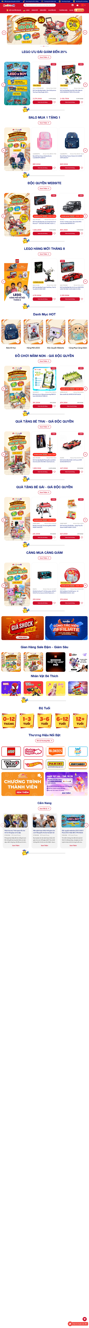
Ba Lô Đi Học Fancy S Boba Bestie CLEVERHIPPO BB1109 (42, 156)
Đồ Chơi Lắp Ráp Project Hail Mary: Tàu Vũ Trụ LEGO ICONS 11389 (44, 288)
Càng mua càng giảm (78, 348)
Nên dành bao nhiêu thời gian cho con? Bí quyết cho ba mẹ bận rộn (44, 831)
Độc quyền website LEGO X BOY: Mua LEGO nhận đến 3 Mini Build (73, 831)
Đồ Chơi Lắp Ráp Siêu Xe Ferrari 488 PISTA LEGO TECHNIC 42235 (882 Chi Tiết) (72, 288)
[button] (77, 5)
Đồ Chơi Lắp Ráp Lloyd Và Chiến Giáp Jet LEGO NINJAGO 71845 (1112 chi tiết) (71, 91)
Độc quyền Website (55, 348)
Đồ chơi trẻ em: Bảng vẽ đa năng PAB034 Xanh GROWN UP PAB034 (44, 395)
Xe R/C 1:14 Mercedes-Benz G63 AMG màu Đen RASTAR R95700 (70, 222)
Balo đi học (11, 348)
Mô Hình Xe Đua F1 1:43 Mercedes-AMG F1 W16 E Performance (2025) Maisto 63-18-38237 (44, 592)
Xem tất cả (43, 808)
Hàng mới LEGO (33, 348)
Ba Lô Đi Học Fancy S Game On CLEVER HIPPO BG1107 (71, 156)
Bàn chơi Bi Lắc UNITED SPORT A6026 (70, 394)
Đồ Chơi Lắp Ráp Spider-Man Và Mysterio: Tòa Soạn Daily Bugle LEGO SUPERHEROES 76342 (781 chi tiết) (44, 91)
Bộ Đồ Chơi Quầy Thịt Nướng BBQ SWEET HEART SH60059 (44, 526)
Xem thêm (43, 57)
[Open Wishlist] (85, 1319)
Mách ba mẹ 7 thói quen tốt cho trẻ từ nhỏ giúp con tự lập (15, 831)
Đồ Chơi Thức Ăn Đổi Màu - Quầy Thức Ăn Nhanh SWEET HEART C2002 (71, 526)
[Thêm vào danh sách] (54, 102)
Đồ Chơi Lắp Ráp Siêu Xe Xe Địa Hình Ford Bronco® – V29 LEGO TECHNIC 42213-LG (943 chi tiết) (44, 222)
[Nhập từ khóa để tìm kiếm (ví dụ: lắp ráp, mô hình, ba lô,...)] (25, 5)
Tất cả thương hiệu (43, 741)
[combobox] (39, 5)
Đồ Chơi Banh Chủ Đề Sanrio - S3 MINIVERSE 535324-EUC (69, 592)
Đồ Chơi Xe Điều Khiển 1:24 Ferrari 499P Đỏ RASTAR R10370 (71, 460)
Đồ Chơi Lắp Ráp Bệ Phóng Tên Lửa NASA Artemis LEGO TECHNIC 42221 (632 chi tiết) (44, 461)
